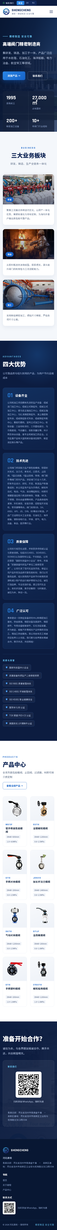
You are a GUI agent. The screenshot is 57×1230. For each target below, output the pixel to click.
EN (27, 3)
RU (33, 3)
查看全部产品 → (15, 785)
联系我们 (37, 76)
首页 (5, 1180)
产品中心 (7, 1189)
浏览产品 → (14, 75)
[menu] (51, 12)
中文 (20, 3)
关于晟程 (7, 1184)
